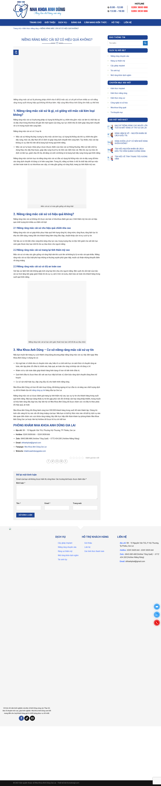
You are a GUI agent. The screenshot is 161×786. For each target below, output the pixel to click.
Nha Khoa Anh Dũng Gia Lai (35, 447)
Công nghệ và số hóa (119, 103)
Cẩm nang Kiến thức (95, 22)
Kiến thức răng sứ (118, 98)
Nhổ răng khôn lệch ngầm (121, 75)
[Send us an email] (32, 718)
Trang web (77, 503)
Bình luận (20, 483)
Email (47, 503)
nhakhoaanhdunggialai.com (35, 451)
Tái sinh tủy (62, 559)
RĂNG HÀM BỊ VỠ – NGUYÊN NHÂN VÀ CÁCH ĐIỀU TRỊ (131, 134)
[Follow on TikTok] (26, 718)
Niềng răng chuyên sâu (120, 56)
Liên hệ (128, 22)
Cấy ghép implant (118, 66)
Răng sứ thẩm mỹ (118, 61)
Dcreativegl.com (73, 783)
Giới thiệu (50, 22)
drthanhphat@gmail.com (31, 443)
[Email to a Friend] (57, 461)
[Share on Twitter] (53, 461)
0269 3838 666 (147, 550)
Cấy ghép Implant (65, 543)
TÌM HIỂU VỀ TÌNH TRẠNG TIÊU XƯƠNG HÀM (131, 157)
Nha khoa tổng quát (118, 107)
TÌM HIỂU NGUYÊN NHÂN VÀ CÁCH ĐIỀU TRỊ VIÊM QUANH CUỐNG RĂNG (130, 150)
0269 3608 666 (133, 550)
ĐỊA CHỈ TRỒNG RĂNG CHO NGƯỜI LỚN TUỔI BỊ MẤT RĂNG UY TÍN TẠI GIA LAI (131, 126)
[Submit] (97, 10)
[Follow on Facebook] (21, 718)
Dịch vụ (62, 22)
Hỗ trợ (115, 22)
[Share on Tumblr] (66, 461)
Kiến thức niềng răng (31, 28)
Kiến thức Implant (118, 88)
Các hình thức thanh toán (94, 551)
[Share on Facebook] (48, 461)
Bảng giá (76, 22)
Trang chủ (35, 22)
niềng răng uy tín (38, 390)
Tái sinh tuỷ (115, 70)
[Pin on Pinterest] (61, 461)
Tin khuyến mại (117, 112)
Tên (18, 503)
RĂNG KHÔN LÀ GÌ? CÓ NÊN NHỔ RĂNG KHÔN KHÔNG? (131, 142)
